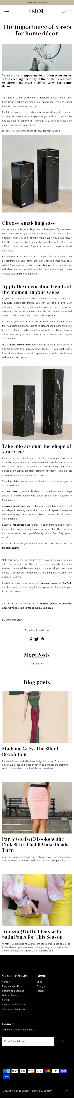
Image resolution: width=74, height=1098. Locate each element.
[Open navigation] (10, 11)
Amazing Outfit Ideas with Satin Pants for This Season (32, 934)
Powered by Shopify (41, 1091)
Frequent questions (12, 986)
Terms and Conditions (13, 1009)
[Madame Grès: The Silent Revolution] (37, 717)
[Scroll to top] (66, 1090)
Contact (6, 982)
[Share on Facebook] (31, 640)
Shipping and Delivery (13, 1004)
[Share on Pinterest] (42, 640)
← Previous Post (36, 663)
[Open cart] (69, 11)
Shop (39, 982)
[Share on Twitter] (36, 640)
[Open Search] (63, 11)
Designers (42, 986)
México (41, 991)
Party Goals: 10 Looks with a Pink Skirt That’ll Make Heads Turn (35, 844)
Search (6, 1000)
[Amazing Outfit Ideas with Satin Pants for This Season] (37, 900)
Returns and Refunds (13, 991)
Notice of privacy (11, 995)
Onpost (25, 1091)
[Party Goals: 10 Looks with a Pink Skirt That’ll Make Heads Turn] (37, 808)
